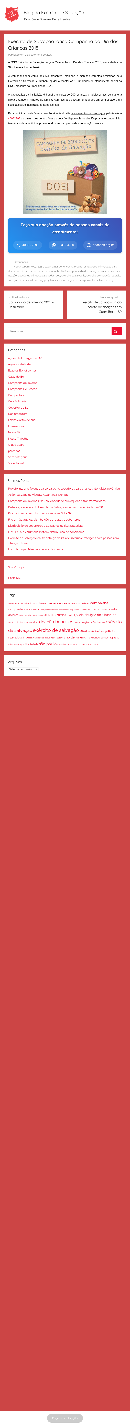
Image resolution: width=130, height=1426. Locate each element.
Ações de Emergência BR (25, 358)
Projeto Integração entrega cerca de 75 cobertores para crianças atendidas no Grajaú (64, 488)
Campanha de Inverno (22, 383)
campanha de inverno (24, 609)
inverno (28, 637)
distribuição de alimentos (97, 615)
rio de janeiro (70, 280)
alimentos (12, 604)
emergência (85, 622)
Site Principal (16, 567)
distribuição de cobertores (20, 622)
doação (12, 275)
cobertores (39, 615)
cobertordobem (26, 615)
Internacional (16, 426)
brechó (78, 266)
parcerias (14, 451)
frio (113, 631)
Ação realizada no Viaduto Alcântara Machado (38, 494)
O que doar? (16, 444)
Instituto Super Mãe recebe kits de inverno (36, 549)
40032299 (14, 118)
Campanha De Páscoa (22, 389)
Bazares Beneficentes (22, 370)
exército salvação (95, 630)
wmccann (93, 644)
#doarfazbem (22, 266)
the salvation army (103, 280)
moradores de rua (42, 638)
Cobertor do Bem (19, 407)
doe (58, 275)
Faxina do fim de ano (22, 420)
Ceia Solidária (17, 401)
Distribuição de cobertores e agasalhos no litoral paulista (45, 525)
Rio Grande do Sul (97, 637)
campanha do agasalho (69, 609)
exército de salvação (98, 275)
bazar (48, 266)
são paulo (85, 280)
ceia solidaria (86, 609)
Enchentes (99, 622)
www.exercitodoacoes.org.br (88, 113)
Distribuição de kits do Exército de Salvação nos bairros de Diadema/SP (55, 507)
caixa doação (39, 271)
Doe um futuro (17, 414)
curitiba (61, 615)
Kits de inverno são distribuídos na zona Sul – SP (40, 513)
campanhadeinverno (49, 610)
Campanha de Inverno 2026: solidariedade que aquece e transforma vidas (56, 501)
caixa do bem (22, 271)
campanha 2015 (57, 271)
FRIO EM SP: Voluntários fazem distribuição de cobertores (46, 532)
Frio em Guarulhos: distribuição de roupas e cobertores (44, 519)
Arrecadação (25, 603)
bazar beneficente (62, 266)
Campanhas (21, 262)
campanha (99, 603)
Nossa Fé (14, 432)
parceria (61, 637)
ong (41, 280)
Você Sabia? (16, 463)
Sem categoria (17, 457)
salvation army (15, 644)
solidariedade (30, 644)
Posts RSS (14, 578)
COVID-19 (50, 615)
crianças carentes (110, 271)
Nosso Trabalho (18, 438)
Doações (49, 275)
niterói (33, 280)
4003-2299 (37, 266)
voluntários (81, 644)
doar (35, 622)
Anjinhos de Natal (19, 364)
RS (117, 637)
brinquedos (90, 266)
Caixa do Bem (17, 376)
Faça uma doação (65, 1418)
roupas (112, 637)
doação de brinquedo (30, 275)
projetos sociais (53, 280)
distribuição (73, 615)
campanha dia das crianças (83, 271)
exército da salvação (73, 275)
